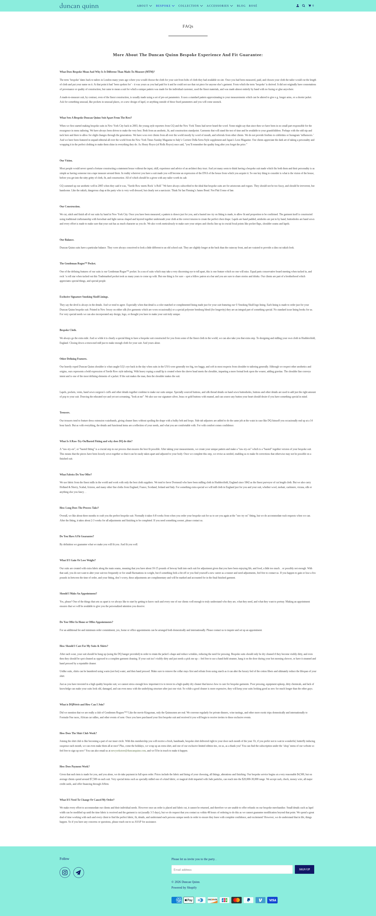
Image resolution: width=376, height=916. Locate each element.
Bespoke (164, 5)
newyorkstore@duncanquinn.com (128, 750)
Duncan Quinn (191, 882)
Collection (189, 5)
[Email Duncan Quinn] (79, 872)
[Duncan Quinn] (79, 5)
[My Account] (298, 5)
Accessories (218, 5)
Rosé (253, 5)
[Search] (304, 5)
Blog (241, 5)
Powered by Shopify (184, 887)
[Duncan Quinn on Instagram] (66, 872)
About (143, 5)
